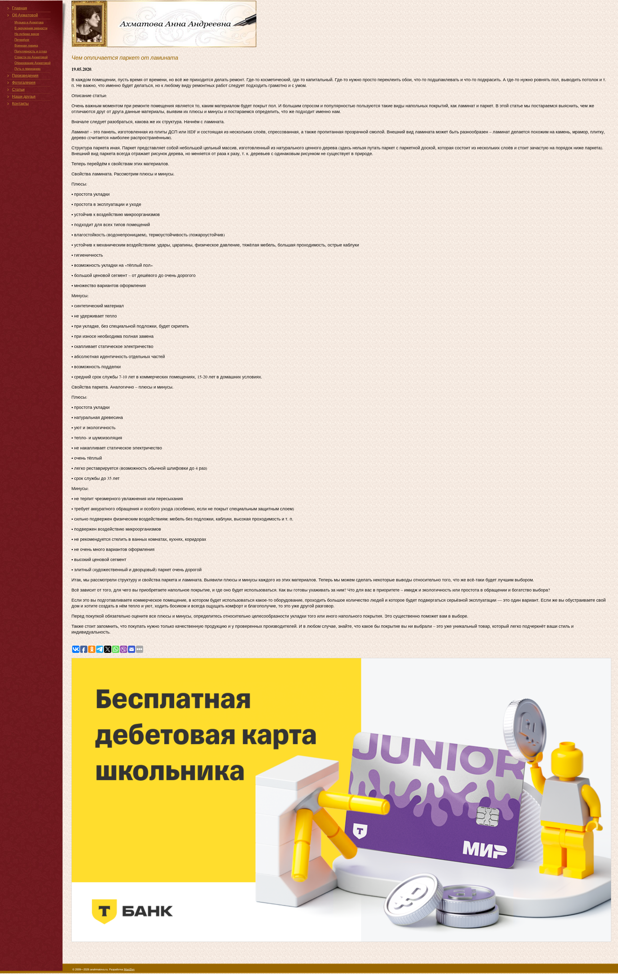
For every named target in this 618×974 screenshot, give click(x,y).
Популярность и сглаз (30, 51)
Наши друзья (23, 96)
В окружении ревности (30, 28)
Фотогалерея (23, 82)
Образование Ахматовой (32, 63)
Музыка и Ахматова (28, 22)
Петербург (21, 40)
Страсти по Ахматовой (31, 57)
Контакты (20, 103)
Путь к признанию (27, 69)
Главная (19, 8)
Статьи (18, 89)
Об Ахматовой (25, 15)
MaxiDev (129, 969)
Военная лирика (26, 45)
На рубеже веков (26, 34)
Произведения (25, 75)
